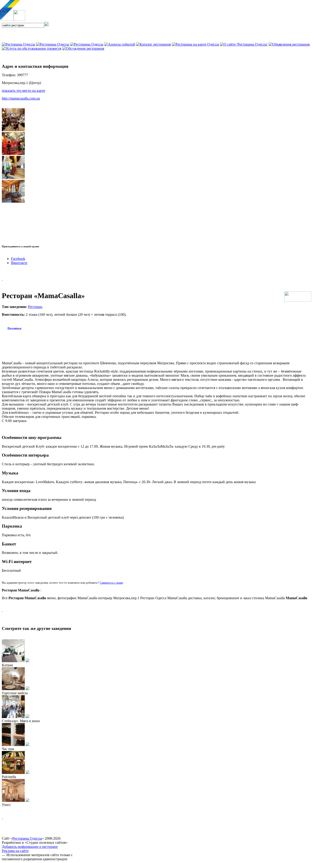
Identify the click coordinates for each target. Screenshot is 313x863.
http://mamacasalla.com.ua (21, 98)
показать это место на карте (23, 91)
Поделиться (14, 328)
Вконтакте (19, 263)
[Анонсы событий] (119, 44)
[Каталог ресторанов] (153, 44)
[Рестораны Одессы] (86, 44)
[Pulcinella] (27, 773)
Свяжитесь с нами (111, 582)
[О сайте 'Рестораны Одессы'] (244, 44)
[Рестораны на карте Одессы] (195, 44)
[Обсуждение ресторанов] (83, 48)
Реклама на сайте (15, 851)
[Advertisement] (55, 34)
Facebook (18, 259)
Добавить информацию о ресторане (30, 847)
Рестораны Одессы (27, 838)
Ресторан (35, 307)
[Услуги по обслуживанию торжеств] (31, 48)
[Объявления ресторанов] (289, 44)
